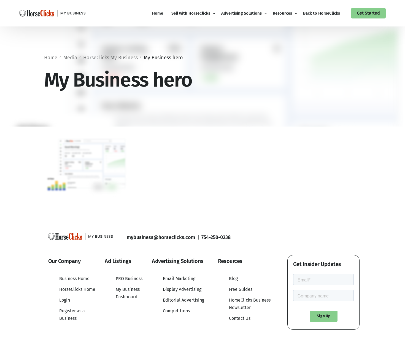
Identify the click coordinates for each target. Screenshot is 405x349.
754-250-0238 (216, 237)
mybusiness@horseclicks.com (161, 237)
